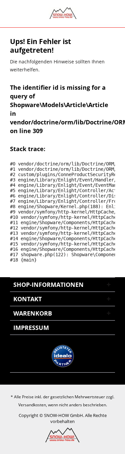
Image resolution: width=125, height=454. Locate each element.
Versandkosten (32, 405)
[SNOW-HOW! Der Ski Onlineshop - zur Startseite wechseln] (63, 13)
